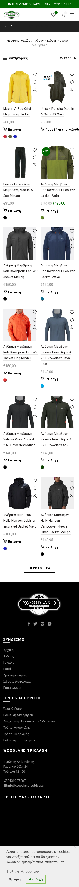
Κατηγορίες (37, 27)
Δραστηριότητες (15, 675)
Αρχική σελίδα (20, 40)
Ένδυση (52, 40)
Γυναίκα (8, 662)
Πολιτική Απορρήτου (18, 715)
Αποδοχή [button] (36, 879)
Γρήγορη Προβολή (34, 89)
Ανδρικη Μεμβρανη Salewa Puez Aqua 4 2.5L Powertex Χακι (56, 439)
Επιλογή (14, 129)
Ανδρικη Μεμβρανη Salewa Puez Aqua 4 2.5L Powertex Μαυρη (19, 439)
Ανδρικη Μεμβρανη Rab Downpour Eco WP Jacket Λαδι (58, 190)
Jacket (64, 40)
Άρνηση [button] (15, 879)
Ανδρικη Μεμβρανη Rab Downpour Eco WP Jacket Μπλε (58, 271)
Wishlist (56, 13)
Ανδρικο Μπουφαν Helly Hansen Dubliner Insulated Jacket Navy (19, 520)
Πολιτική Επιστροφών (19, 740)
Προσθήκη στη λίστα (34, 74)
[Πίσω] (8, 26)
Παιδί (7, 669)
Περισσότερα (39, 568)
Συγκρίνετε (34, 82)
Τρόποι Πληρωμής (16, 734)
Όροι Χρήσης (12, 708)
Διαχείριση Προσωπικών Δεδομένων (29, 721)
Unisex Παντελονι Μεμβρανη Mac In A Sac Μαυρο (18, 190)
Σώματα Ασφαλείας (17, 681)
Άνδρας (39, 40)
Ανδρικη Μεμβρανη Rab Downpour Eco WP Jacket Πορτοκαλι (20, 352)
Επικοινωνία (12, 688)
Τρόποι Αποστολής (17, 727)
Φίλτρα (65, 58)
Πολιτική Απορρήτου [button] (23, 871)
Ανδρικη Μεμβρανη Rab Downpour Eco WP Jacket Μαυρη (20, 271)
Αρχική (8, 650)
